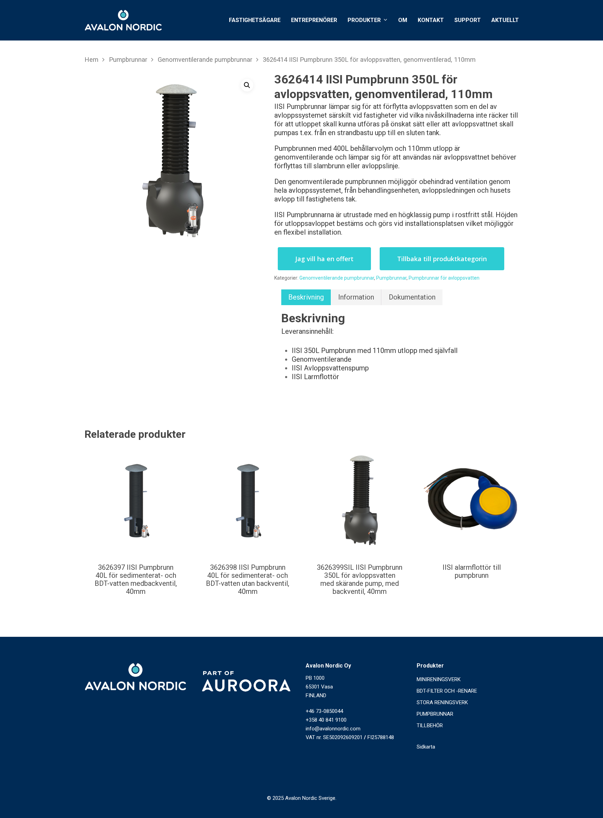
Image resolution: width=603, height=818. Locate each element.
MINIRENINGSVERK (439, 679)
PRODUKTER (364, 20)
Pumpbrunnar (128, 59)
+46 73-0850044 (324, 711)
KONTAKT (431, 20)
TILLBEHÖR (430, 725)
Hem (91, 59)
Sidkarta (426, 747)
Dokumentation (412, 297)
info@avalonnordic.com (333, 728)
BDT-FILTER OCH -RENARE (447, 691)
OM (402, 20)
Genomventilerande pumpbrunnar (205, 59)
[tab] (306, 297)
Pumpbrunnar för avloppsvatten (444, 278)
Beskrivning (306, 297)
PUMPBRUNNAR (435, 714)
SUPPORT (467, 20)
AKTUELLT (505, 20)
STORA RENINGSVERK (442, 702)
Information (356, 297)
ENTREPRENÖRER (314, 20)
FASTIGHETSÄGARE (255, 20)
